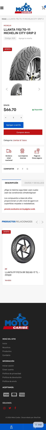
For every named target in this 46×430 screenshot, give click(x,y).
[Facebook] (22, 169)
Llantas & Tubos (20, 140)
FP (6, 269)
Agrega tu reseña (25, 38)
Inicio (4, 19)
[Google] (27, 169)
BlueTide (37, 417)
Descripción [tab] (11, 183)
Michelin (7, 25)
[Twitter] (18, 169)
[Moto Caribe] (23, 8)
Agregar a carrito (13, 125)
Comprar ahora (23, 132)
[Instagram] (4, 408)
